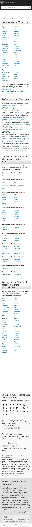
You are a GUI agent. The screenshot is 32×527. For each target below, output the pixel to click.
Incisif (15, 55)
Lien (15, 40)
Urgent (15, 53)
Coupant (16, 33)
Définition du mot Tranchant (15, 99)
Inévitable (4, 55)
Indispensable (17, 50)
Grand (26, 436)
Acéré (15, 27)
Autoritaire (5, 63)
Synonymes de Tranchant (15, 22)
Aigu (3, 35)
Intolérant (16, 61)
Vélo (10, 438)
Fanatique (5, 68)
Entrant (4, 74)
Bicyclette (4, 438)
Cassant (16, 44)
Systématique (6, 72)
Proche (4, 427)
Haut (10, 436)
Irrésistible (5, 48)
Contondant (5, 37)
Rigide (4, 70)
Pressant (4, 50)
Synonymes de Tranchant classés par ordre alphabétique (14, 284)
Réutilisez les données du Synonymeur (14, 482)
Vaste (6, 436)
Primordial (5, 53)
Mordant (16, 57)
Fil (14, 37)
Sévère (16, 70)
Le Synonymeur (11, 2)
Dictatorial (5, 44)
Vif (14, 59)
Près (8, 427)
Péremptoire (5, 76)
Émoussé (16, 35)
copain (7, 429)
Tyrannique (17, 42)
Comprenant (17, 74)
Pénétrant (16, 72)
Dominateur (5, 46)
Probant (4, 78)
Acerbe (4, 57)
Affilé (3, 29)
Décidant (16, 78)
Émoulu (4, 33)
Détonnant (5, 81)
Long (3, 436)
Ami (3, 429)
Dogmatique (5, 65)
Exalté (15, 65)
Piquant (4, 59)
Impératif (16, 48)
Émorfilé (4, 31)
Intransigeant (17, 68)
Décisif (15, 76)
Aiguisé (4, 27)
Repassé (16, 31)
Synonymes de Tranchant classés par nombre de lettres (14, 159)
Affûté (15, 29)
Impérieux (5, 42)
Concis (4, 61)
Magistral (16, 46)
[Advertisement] (16, 13)
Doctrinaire (17, 63)
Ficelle (4, 40)
